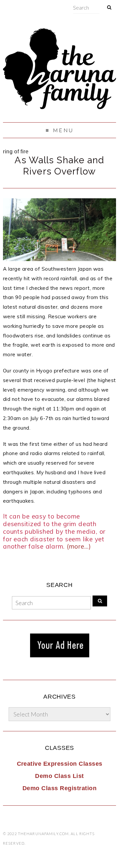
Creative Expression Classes (59, 763)
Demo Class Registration (59, 788)
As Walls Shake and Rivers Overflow (59, 166)
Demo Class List (59, 776)
